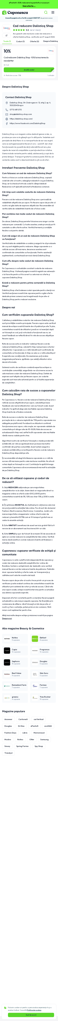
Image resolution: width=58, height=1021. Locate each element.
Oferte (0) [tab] (34, 41)
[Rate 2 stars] (16, 30)
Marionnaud (39, 733)
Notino (20, 739)
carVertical (38, 719)
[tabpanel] (29, 62)
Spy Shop (39, 746)
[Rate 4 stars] (21, 30)
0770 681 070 (16, 109)
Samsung (44, 739)
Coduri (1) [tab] (20, 41)
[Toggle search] (46, 12)
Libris (25, 733)
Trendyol (8, 753)
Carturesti (23, 719)
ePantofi (34, 726)
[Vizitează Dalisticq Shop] (6, 35)
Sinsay (7, 746)
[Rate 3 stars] (19, 30)
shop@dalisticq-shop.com (21, 114)
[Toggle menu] (53, 12)
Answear (8, 719)
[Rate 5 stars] (24, 30)
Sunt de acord (31, 1015)
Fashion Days (10, 733)
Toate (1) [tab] (7, 41)
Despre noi (7, 618)
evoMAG (48, 726)
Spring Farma (22, 746)
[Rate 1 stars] (14, 30)
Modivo (7, 739)
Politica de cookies (34, 1010)
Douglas (8, 726)
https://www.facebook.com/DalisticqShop (27, 123)
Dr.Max (21, 726)
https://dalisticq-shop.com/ (21, 119)
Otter (31, 739)
